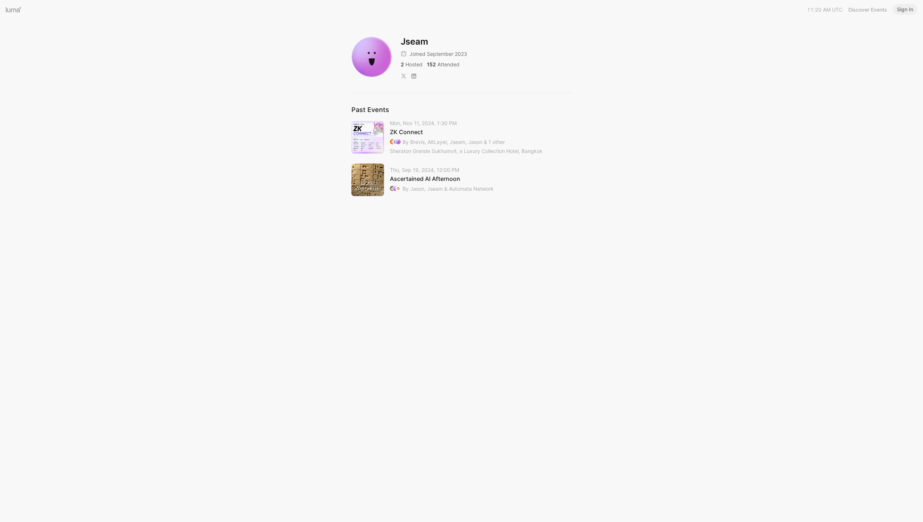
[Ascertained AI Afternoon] (462, 179)
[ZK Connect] (462, 137)
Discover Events (867, 10)
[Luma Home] (14, 9)
